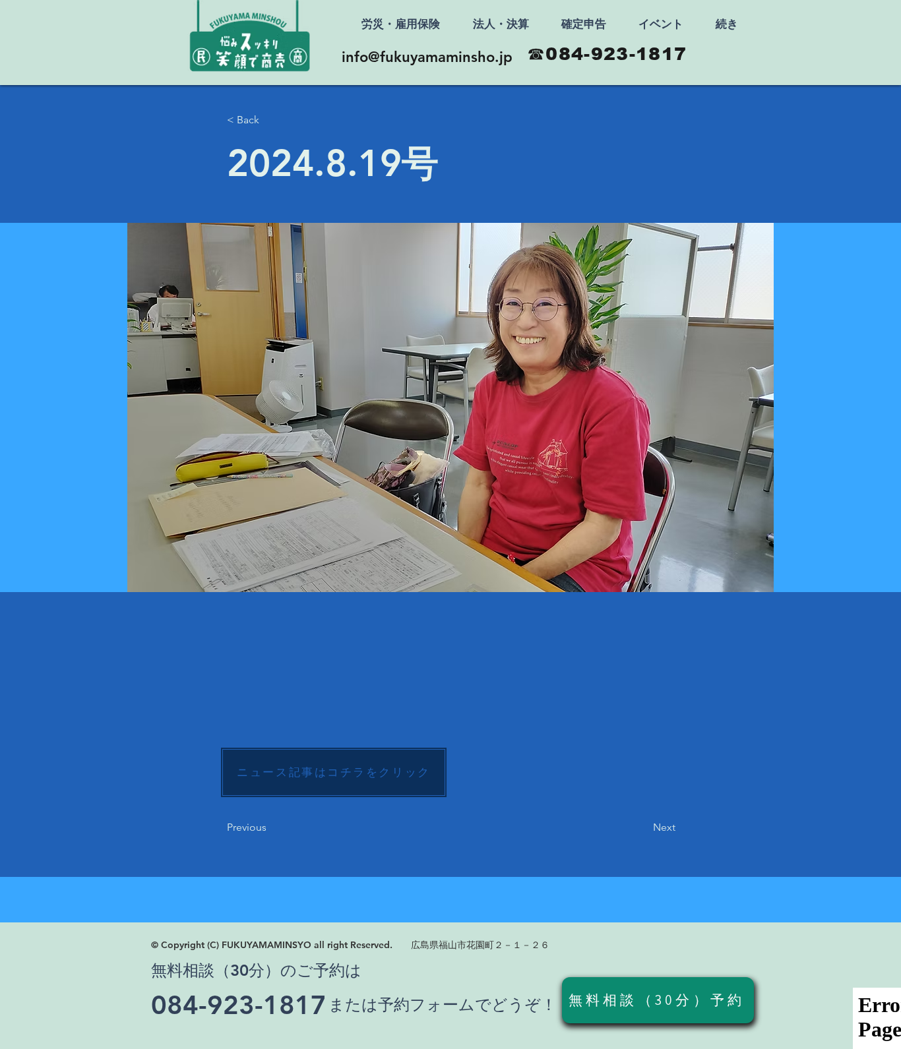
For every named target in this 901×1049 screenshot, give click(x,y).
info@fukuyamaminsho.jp (427, 57)
